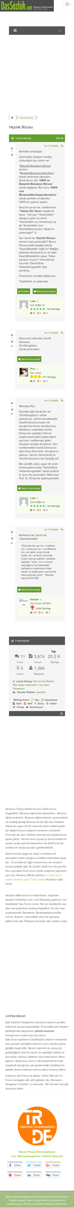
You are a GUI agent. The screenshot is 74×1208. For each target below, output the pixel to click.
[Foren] (12, 117)
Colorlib (39, 1203)
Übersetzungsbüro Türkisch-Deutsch (40, 1156)
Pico (32, 368)
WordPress (61, 1203)
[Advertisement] (37, 75)
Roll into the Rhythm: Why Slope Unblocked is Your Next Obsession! (34, 684)
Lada (33, 301)
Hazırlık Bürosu (26, 117)
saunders (40, 692)
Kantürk (34, 599)
